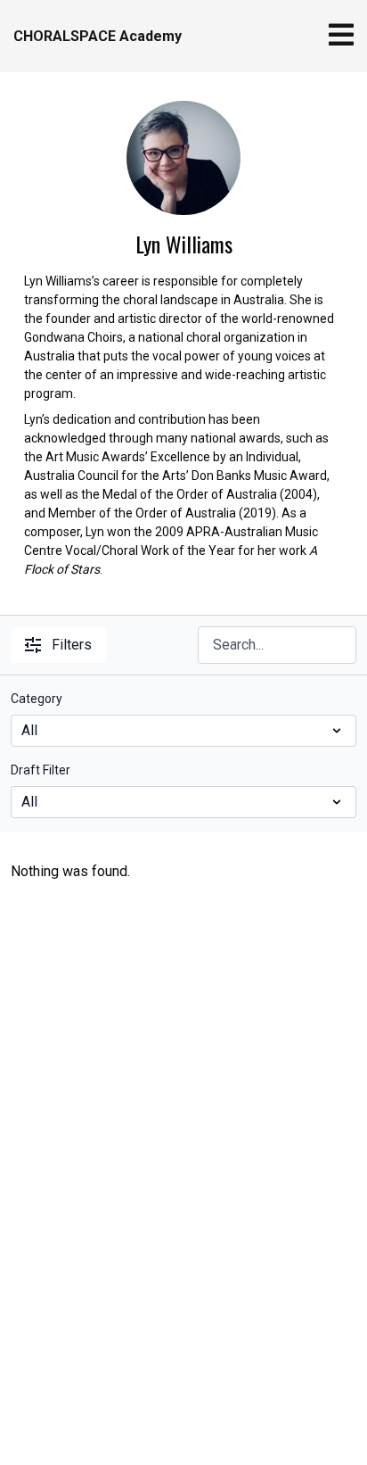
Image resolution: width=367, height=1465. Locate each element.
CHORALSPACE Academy (97, 36)
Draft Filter (40, 770)
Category (36, 698)
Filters (72, 644)
